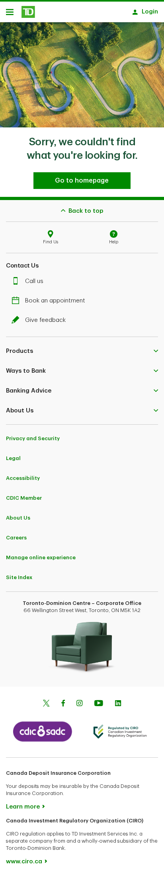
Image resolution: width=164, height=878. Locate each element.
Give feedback (45, 320)
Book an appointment (55, 301)
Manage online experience (41, 557)
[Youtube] (98, 704)
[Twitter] (46, 704)
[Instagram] (79, 704)
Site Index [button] (19, 577)
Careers (16, 537)
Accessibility (23, 478)
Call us (34, 281)
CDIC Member (24, 498)
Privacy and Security (33, 438)
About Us (18, 517)
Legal (13, 458)
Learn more (23, 807)
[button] (82, 351)
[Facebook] (62, 704)
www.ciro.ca (24, 862)
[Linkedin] (118, 704)
